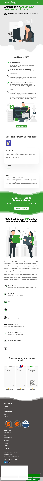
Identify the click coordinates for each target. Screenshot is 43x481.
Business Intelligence (8, 438)
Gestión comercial (7, 432)
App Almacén (6, 440)
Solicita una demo (21, 126)
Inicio (5, 405)
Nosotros (6, 416)
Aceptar (5, 476)
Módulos (5, 413)
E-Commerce (6, 450)
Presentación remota (8, 411)
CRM (5, 446)
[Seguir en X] (9, 462)
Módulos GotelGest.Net (21, 208)
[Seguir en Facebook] (7, 462)
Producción (6, 443)
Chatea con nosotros (32, 479)
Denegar (14, 476)
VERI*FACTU (6, 406)
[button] (26, 466)
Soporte (5, 408)
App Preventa (6, 445)
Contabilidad (6, 448)
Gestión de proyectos (8, 437)
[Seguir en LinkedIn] (5, 462)
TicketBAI (6, 442)
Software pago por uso (8, 414)
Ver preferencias (23, 476)
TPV (5, 435)
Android (18, 157)
